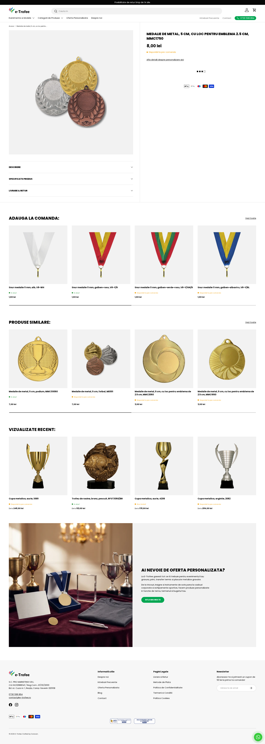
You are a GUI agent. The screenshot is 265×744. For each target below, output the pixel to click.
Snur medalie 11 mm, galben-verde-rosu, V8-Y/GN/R (164, 287)
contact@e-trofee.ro (20, 697)
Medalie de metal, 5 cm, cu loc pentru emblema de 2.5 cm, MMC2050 (163, 393)
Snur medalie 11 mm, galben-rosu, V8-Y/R (95, 287)
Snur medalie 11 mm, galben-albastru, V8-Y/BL (224, 287)
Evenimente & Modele (20, 17)
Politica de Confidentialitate (167, 687)
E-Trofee (18, 734)
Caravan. (34, 734)
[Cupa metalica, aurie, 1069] (38, 466)
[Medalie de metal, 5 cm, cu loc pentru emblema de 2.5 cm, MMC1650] (227, 358)
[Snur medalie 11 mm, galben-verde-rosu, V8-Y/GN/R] (164, 254)
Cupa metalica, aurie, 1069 (24, 498)
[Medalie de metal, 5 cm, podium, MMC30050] (38, 358)
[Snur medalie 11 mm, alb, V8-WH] (38, 254)
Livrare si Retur (160, 676)
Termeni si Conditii (162, 692)
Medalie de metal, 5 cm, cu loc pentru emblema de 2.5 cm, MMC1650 (226, 393)
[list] (71, 92)
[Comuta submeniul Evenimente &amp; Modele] (33, 18)
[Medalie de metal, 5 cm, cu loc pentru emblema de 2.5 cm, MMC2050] (164, 358)
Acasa (11, 26)
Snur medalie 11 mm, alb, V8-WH (26, 287)
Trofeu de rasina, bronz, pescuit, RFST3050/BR (97, 498)
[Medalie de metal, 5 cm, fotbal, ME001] (101, 358)
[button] (254, 10)
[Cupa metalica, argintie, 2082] (227, 466)
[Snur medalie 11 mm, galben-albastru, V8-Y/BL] (227, 254)
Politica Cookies (161, 698)
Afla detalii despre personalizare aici (165, 59)
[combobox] (136, 11)
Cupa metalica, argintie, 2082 (214, 498)
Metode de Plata (162, 682)
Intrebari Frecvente (209, 18)
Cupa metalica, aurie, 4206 (150, 498)
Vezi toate (250, 218)
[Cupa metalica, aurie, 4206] (164, 466)
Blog (100, 692)
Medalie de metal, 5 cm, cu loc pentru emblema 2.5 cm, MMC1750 (32, 26)
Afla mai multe (153, 599)
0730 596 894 (16, 694)
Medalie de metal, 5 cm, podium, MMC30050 (33, 391)
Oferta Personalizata (77, 17)
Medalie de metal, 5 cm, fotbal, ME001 (92, 391)
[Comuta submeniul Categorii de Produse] (62, 18)
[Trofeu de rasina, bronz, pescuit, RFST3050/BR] (101, 466)
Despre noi (96, 17)
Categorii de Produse (49, 17)
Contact (226, 18)
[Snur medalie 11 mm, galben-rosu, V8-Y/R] (101, 254)
